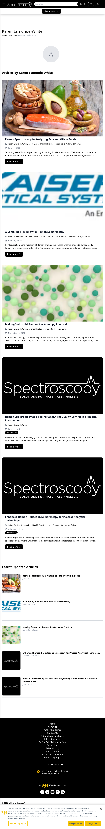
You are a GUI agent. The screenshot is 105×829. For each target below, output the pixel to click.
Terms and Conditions (52, 754)
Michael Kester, (35, 329)
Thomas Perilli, (46, 144)
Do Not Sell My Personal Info (52, 742)
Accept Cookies (75, 823)
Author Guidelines (52, 729)
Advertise (52, 726)
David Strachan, (48, 236)
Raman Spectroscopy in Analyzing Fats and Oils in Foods (51, 575)
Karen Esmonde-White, (18, 144)
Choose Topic (49, 11)
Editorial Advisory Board (52, 736)
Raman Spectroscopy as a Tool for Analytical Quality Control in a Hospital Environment (60, 680)
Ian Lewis (77, 144)
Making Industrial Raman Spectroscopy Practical (47, 627)
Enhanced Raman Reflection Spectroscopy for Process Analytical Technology (61, 652)
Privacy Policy (52, 748)
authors (12, 35)
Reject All (93, 823)
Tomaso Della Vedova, (63, 144)
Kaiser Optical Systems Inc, (19, 525)
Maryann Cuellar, (50, 329)
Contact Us (52, 733)
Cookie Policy (19, 818)
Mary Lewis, (34, 144)
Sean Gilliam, (34, 236)
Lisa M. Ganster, (39, 525)
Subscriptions (52, 751)
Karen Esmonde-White (17, 425)
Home (4, 35)
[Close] (101, 809)
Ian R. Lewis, (61, 236)
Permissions (53, 745)
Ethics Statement (52, 739)
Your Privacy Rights (52, 757)
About (52, 723)
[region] (52, 817)
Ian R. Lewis (73, 525)
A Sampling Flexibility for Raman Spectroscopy (46, 601)
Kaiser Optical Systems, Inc (79, 236)
